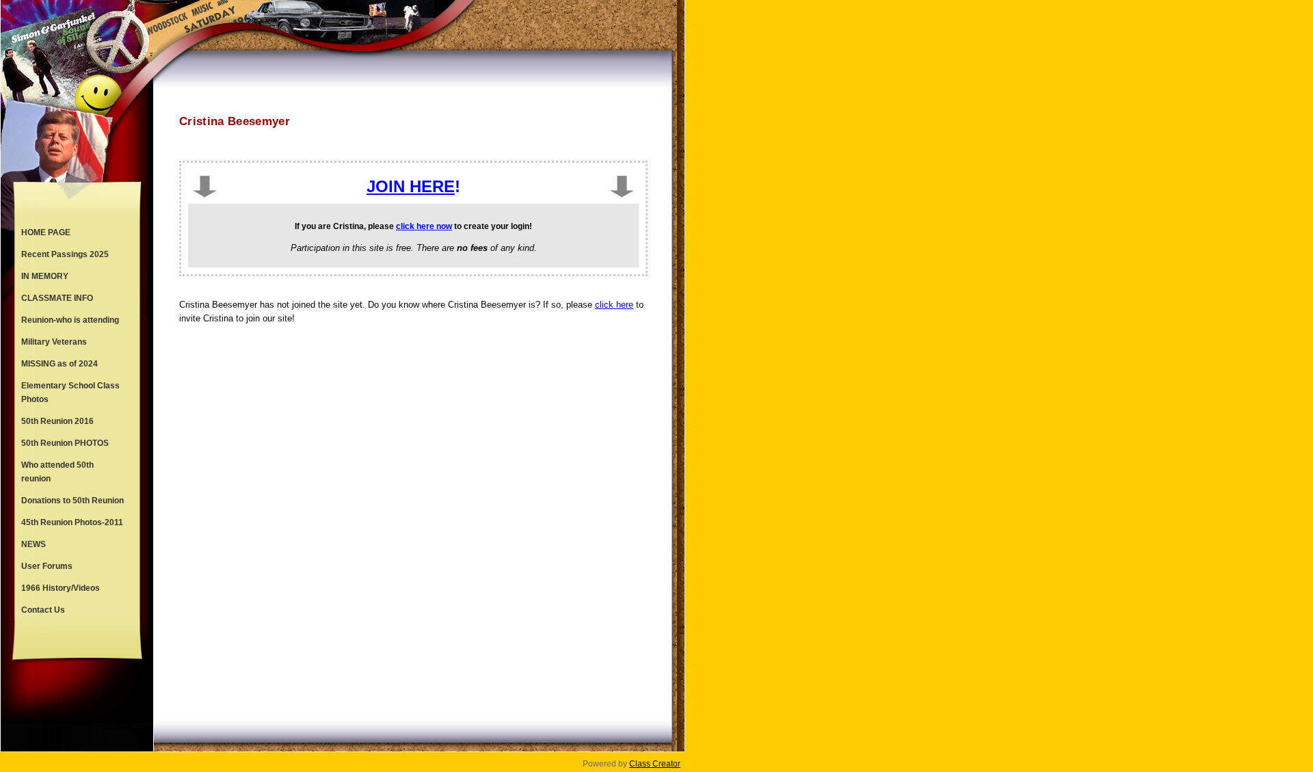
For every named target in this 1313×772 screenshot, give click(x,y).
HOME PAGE (45, 232)
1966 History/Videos (60, 588)
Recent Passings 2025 (65, 254)
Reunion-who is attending (70, 320)
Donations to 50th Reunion (72, 500)
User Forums (46, 566)
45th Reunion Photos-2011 (72, 522)
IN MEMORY (44, 276)
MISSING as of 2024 (59, 364)
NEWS (33, 544)
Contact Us (43, 610)
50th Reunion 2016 (57, 421)
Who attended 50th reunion (57, 471)
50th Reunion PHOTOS (65, 443)
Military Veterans (54, 342)
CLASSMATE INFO (57, 298)
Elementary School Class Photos (70, 392)
